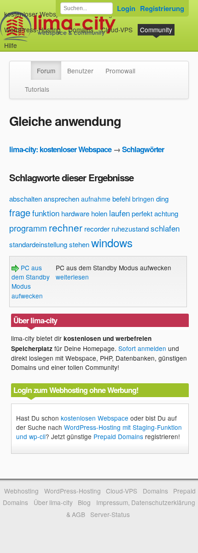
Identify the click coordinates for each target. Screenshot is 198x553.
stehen (79, 244)
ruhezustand (130, 228)
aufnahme (96, 198)
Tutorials (37, 89)
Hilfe (10, 45)
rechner (65, 227)
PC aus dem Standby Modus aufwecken (31, 281)
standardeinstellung (38, 244)
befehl (121, 198)
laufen (119, 213)
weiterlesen (72, 276)
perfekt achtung (155, 213)
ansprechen (61, 198)
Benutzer (80, 70)
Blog (84, 502)
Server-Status (110, 514)
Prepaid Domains (118, 436)
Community (156, 29)
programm (28, 228)
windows (112, 242)
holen (99, 213)
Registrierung (162, 8)
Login (126, 8)
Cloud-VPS (117, 29)
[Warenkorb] (24, 41)
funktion (45, 213)
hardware (75, 213)
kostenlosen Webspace (94, 417)
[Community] (25, 66)
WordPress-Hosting (32, 29)
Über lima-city (53, 502)
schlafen (165, 228)
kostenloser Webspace (37, 13)
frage (19, 212)
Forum (46, 70)
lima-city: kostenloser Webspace (60, 149)
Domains (80, 29)
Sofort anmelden (142, 348)
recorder (97, 228)
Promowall (120, 70)
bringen (143, 198)
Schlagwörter (143, 149)
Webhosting (21, 490)
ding (162, 198)
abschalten (25, 198)
